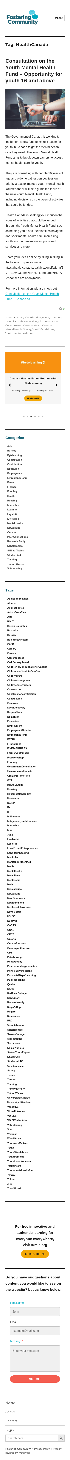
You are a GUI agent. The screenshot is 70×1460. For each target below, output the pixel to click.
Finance (11, 487)
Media (10, 866)
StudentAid (13, 1057)
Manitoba (12, 857)
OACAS (11, 925)
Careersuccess (15, 657)
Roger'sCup (14, 1007)
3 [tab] (31, 416)
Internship (13, 505)
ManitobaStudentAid (19, 861)
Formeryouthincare (18, 753)
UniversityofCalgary (18, 1097)
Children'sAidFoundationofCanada (27, 666)
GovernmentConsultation (21, 766)
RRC (9, 1020)
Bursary (11, 450)
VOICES (12, 1115)
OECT (10, 934)
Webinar (12, 1134)
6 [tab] (42, 416)
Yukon (11, 1179)
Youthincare (14, 1165)
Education (13, 468)
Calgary (11, 648)
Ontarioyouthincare (18, 948)
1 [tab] (24, 416)
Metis (10, 884)
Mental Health (14, 321)
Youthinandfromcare (19, 1161)
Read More (33, 398)
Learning (56, 317)
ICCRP (11, 803)
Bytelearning (14, 455)
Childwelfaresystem (18, 680)
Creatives (12, 703)
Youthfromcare (15, 1156)
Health (11, 496)
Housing (12, 500)
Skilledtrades (14, 1038)
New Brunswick (16, 898)
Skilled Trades (15, 550)
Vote (9, 1129)
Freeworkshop (15, 757)
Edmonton (13, 716)
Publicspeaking (16, 979)
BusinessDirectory (17, 639)
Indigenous (13, 816)
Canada (11, 653)
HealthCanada (43, 325)
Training (12, 559)
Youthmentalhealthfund (20, 333)
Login (9, 1430)
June (10, 834)
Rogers (11, 1011)
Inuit (10, 830)
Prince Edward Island (19, 970)
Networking (31, 321)
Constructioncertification (21, 694)
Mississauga (14, 889)
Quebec (11, 984)
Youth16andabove (43, 329)
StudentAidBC (15, 1061)
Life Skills (13, 518)
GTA (9, 780)
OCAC (10, 930)
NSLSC (11, 916)
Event (45, 317)
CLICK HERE (35, 1254)
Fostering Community (21, 391)
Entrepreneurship (17, 478)
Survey (27, 329)
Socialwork (13, 1043)
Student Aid (14, 555)
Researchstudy (15, 1002)
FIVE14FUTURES (17, 748)
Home (10, 1402)
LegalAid (12, 843)
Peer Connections (17, 537)
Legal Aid (12, 514)
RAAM (10, 989)
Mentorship (13, 880)
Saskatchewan (15, 1025)
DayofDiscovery (16, 707)
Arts (9, 446)
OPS (10, 952)
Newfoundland (15, 902)
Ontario (11, 532)
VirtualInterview (16, 1111)
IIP (8, 811)
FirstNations (14, 744)
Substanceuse (15, 1066)
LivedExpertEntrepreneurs (22, 848)
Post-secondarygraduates (22, 966)
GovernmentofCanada (19, 325)
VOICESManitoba (17, 1120)
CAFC (10, 644)
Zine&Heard (14, 1188)
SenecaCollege (15, 1034)
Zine (9, 1184)
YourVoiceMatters (17, 1143)
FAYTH (11, 739)
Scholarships (15, 546)
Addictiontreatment (18, 598)
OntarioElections (17, 943)
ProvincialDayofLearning (21, 975)
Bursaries (12, 630)
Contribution (33, 317)
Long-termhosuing (18, 852)
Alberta (11, 603)
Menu (59, 18)
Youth (10, 1147)
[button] (9, 385)
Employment (14, 473)
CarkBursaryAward (18, 662)
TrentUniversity (16, 1088)
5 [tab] (39, 416)
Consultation (50, 321)
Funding (12, 491)
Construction (14, 689)
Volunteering (14, 568)
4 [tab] (35, 416)
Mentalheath (14, 875)
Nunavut (12, 920)
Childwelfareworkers (19, 685)
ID (8, 807)
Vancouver (13, 1106)
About (10, 1412)
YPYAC (11, 1174)
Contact (11, 1421)
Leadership (13, 839)
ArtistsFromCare (16, 612)
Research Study (16, 541)
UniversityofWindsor (19, 1102)
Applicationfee (15, 607)
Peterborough (15, 957)
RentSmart (13, 998)
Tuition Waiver (15, 564)
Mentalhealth (13, 329)
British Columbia (17, 626)
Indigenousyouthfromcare (22, 821)
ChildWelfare (14, 675)
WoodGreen (14, 1138)
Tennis (11, 1075)
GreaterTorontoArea (18, 775)
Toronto (11, 1079)
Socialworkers (15, 1048)
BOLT (10, 621)
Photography (14, 961)
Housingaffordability (19, 794)
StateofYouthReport (18, 1052)
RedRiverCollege (17, 993)
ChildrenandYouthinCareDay (23, 671)
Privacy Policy (42, 1448)
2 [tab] (27, 416)
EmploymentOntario (19, 730)
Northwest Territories (19, 907)
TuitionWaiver (15, 1093)
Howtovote (13, 798)
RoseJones (13, 1016)
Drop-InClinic (15, 712)
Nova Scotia (14, 911)
